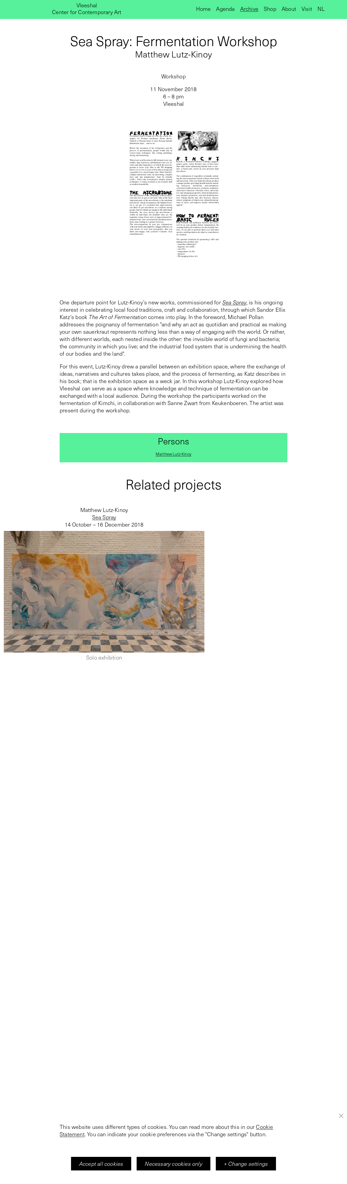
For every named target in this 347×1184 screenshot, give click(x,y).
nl (320, 8)
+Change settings (246, 1163)
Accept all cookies (101, 1163)
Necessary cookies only (173, 1163)
